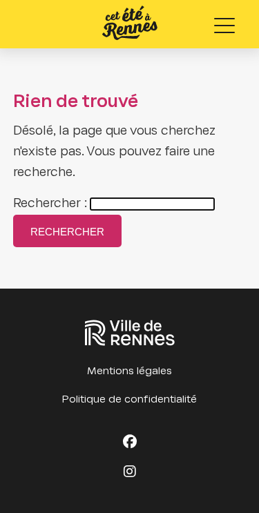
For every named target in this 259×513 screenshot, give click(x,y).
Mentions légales (129, 371)
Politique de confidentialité (129, 400)
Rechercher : (50, 204)
